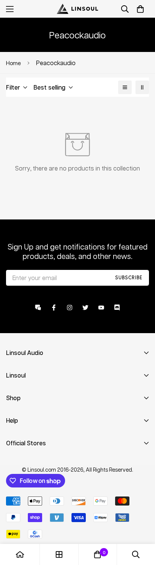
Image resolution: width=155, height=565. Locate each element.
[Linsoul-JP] (77, 9)
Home (13, 63)
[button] (140, 9)
